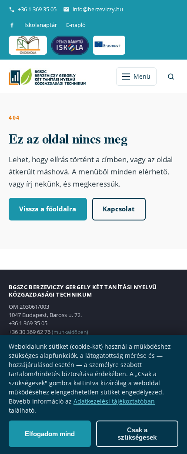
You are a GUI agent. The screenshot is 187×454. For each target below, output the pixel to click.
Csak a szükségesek (137, 433)
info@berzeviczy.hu (98, 9)
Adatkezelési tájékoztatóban (114, 401)
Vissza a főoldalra (47, 208)
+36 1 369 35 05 (37, 9)
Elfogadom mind (50, 433)
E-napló (76, 25)
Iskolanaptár (40, 25)
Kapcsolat (119, 208)
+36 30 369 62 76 (29, 332)
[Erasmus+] (109, 45)
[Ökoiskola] (28, 45)
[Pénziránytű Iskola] (70, 45)
